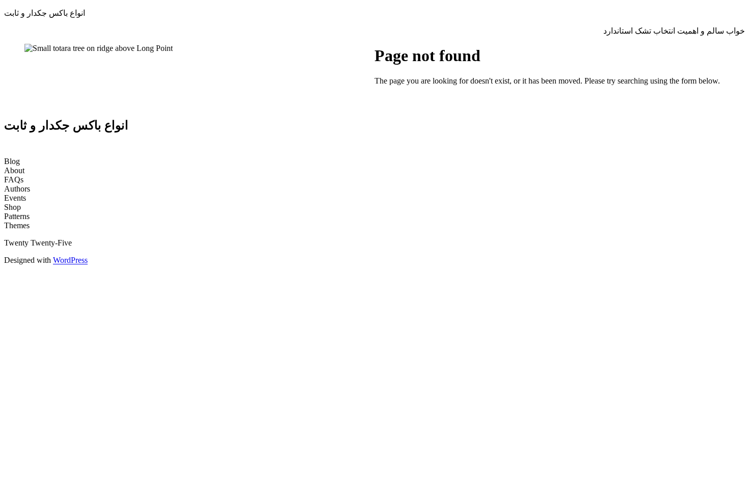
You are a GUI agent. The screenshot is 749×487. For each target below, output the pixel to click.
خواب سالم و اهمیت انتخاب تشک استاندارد (674, 30)
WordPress (70, 260)
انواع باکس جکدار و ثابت (44, 13)
